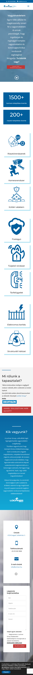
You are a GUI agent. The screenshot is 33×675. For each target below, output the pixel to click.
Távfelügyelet (16, 292)
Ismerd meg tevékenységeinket (16, 67)
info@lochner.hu (16, 567)
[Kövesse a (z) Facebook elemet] (16, 574)
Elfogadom (6, 672)
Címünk (16, 533)
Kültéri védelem (16, 207)
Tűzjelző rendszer (16, 266)
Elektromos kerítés (16, 325)
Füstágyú (16, 239)
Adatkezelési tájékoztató (14, 643)
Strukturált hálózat (16, 351)
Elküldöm (20, 646)
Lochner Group (21, 396)
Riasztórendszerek (16, 154)
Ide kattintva (5, 667)
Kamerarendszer (17, 180)
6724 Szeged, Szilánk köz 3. (16, 535)
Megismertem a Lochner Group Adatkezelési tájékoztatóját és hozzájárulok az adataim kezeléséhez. (16, 639)
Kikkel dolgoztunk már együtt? (16, 410)
